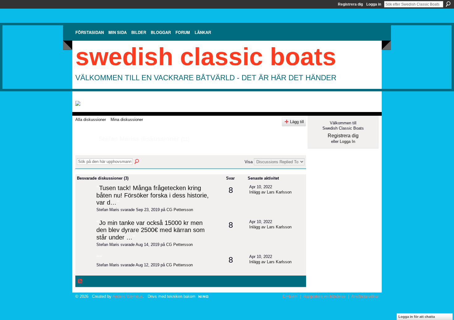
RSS (80, 281)
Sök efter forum (137, 161)
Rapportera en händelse (324, 296)
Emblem (290, 296)
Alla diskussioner (90, 119)
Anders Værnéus (127, 296)
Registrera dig (350, 4)
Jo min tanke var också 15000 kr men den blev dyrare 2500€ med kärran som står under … (150, 230)
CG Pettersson (179, 209)
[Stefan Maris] (85, 152)
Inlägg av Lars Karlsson (270, 192)
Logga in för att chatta (416, 316)
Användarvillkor (365, 296)
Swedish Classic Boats (205, 56)
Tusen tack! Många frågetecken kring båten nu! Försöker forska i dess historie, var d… (152, 195)
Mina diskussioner (127, 119)
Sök (448, 4)
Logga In (347, 141)
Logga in (373, 4)
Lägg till (297, 121)
